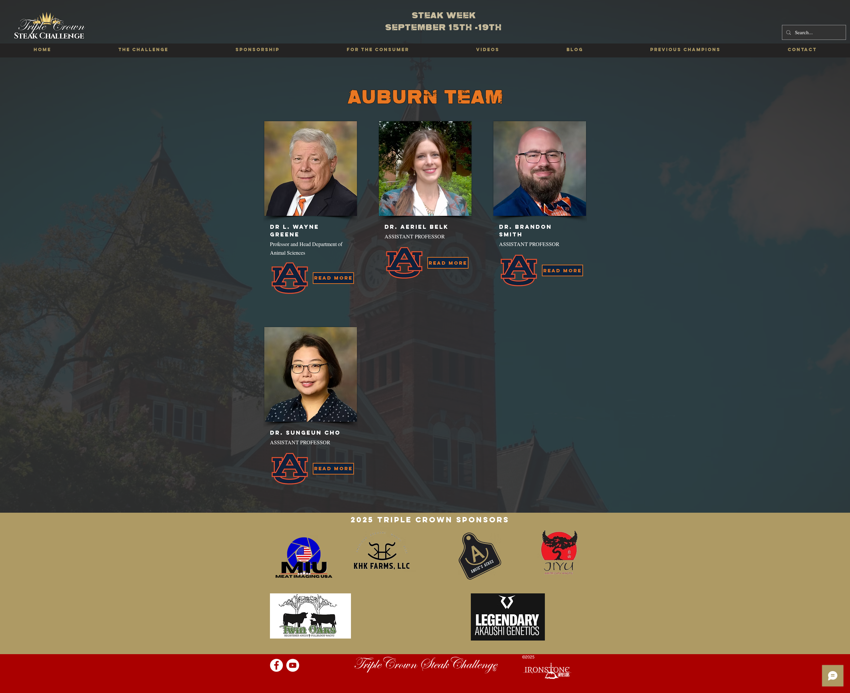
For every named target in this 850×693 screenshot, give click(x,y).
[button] (685, 50)
